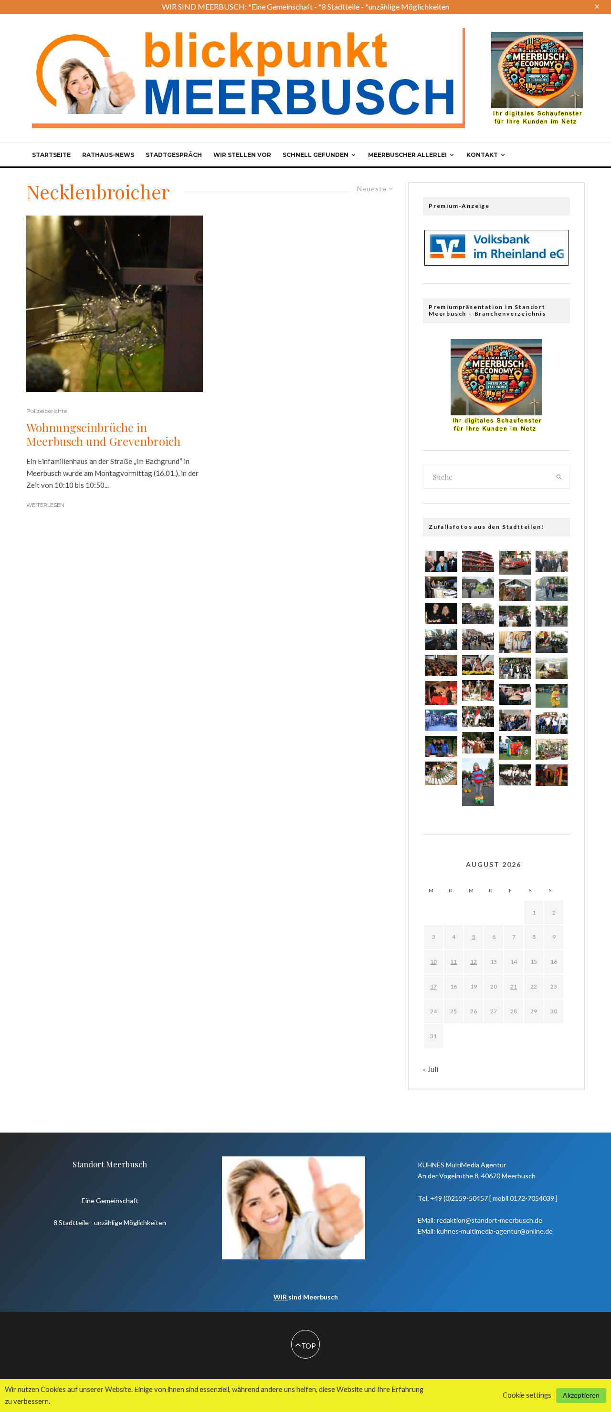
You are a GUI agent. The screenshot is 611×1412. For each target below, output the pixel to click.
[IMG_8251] (441, 773)
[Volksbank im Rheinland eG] (496, 262)
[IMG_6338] (441, 746)
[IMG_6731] (515, 616)
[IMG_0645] (515, 720)
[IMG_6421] (478, 690)
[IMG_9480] (478, 613)
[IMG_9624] (515, 668)
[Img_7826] (478, 561)
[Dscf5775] (552, 696)
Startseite (51, 154)
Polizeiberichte (46, 410)
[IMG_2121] (515, 642)
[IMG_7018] (441, 665)
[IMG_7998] (441, 561)
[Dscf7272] (515, 563)
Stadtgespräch (174, 154)
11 (453, 961)
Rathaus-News (108, 154)
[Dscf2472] (441, 693)
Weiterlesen (45, 505)
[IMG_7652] (515, 590)
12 (473, 961)
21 (513, 986)
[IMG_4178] (441, 720)
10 (433, 961)
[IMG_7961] (478, 665)
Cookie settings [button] (527, 1395)
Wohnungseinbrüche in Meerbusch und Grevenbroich (103, 434)
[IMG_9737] (441, 587)
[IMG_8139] (478, 742)
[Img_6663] (441, 613)
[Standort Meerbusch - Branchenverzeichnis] (537, 36)
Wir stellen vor (242, 154)
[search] (559, 476)
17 (433, 986)
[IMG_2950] (515, 694)
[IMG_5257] (478, 782)
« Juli (430, 1069)
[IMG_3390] (478, 587)
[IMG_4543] (552, 775)
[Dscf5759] (515, 748)
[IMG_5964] (552, 723)
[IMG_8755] (552, 642)
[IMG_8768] (552, 616)
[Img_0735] (441, 639)
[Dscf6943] (552, 588)
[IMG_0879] (478, 716)
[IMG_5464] (552, 561)
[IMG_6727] (478, 639)
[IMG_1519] (515, 775)
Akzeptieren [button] (581, 1395)
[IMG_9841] (552, 668)
